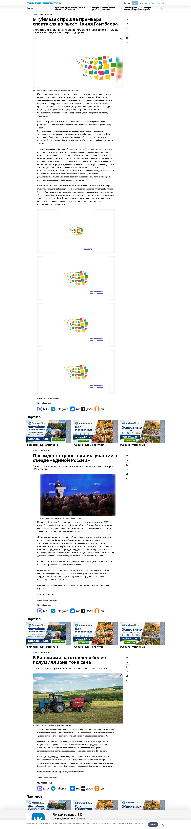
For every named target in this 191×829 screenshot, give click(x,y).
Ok (146, 3)
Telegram (152, 3)
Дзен (141, 3)
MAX (158, 3)
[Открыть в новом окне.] (43, 408)
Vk (135, 3)
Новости (30, 8)
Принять (153, 824)
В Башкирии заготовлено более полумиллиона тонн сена (102, 8)
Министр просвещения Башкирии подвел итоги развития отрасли (137, 8)
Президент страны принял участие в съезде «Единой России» (70, 8)
